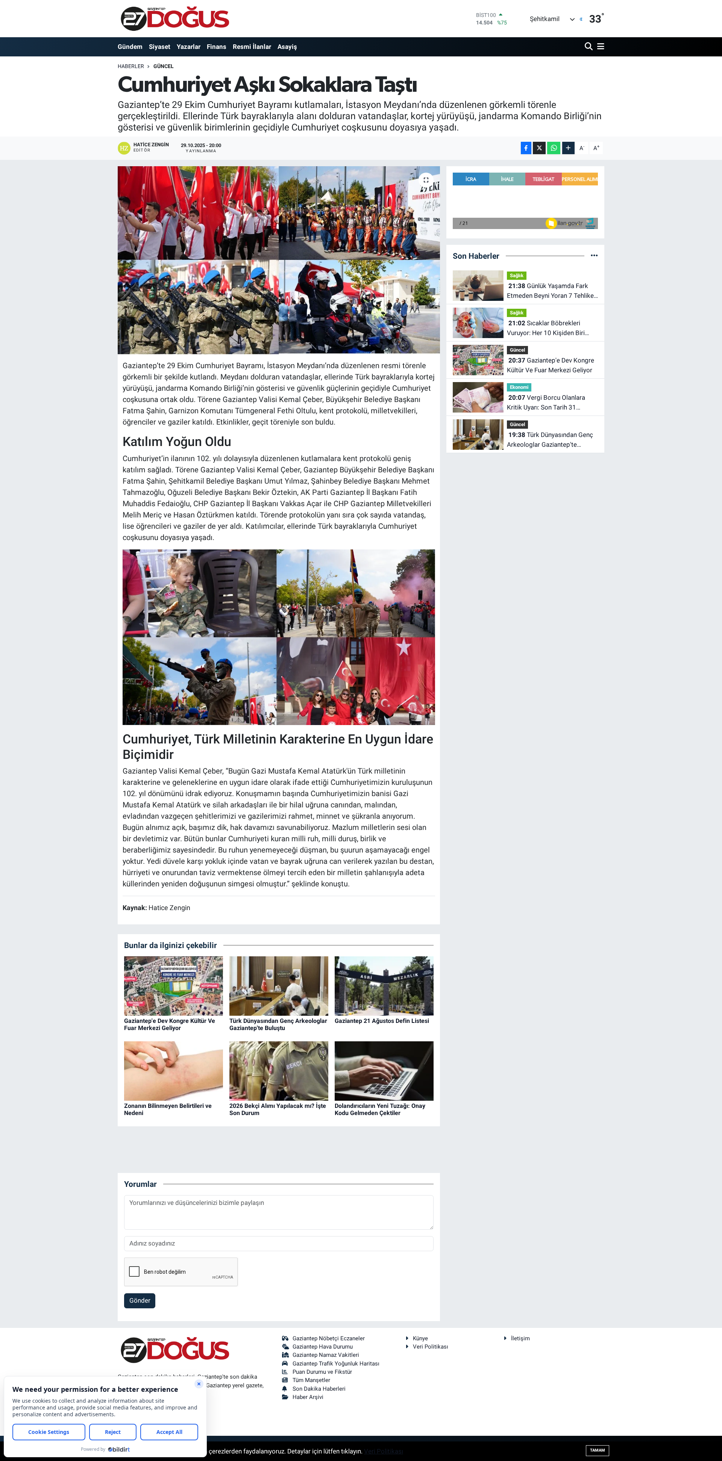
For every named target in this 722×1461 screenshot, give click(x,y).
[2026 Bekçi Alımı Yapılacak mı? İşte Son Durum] (278, 1070)
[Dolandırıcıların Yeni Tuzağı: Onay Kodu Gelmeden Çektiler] (384, 1070)
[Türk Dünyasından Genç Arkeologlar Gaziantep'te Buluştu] (278, 985)
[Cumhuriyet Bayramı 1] (279, 636)
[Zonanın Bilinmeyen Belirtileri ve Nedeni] (173, 1070)
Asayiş (287, 46)
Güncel (163, 66)
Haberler (131, 66)
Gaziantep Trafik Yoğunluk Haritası (336, 1363)
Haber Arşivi (308, 1397)
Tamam (597, 1450)
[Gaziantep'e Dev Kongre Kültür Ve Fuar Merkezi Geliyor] (173, 985)
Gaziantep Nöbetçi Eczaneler (329, 1338)
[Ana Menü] (599, 47)
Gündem (130, 46)
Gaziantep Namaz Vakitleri (326, 1355)
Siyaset (159, 46)
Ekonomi (519, 387)
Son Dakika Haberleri (319, 1388)
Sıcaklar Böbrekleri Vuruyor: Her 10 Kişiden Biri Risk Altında (546, 328)
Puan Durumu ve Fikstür (322, 1371)
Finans (216, 46)
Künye (420, 1338)
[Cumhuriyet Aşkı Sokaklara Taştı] (279, 260)
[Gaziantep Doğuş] (175, 19)
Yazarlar (188, 46)
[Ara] (589, 47)
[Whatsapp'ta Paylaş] (553, 148)
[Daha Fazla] (568, 148)
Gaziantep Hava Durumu (323, 1346)
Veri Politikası (430, 1346)
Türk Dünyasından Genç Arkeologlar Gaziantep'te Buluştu (278, 1024)
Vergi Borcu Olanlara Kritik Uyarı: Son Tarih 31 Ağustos (546, 403)
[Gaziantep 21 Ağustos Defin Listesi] (384, 985)
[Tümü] (594, 255)
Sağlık (516, 275)
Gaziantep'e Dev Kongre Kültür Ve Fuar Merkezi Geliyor (169, 1024)
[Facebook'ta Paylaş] (526, 148)
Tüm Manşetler (311, 1380)
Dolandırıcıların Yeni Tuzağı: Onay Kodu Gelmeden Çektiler (380, 1109)
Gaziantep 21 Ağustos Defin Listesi (382, 1020)
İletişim (520, 1338)
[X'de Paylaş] (539, 148)
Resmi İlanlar (252, 46)
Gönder (139, 1300)
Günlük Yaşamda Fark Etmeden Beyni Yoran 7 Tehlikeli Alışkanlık (552, 291)
